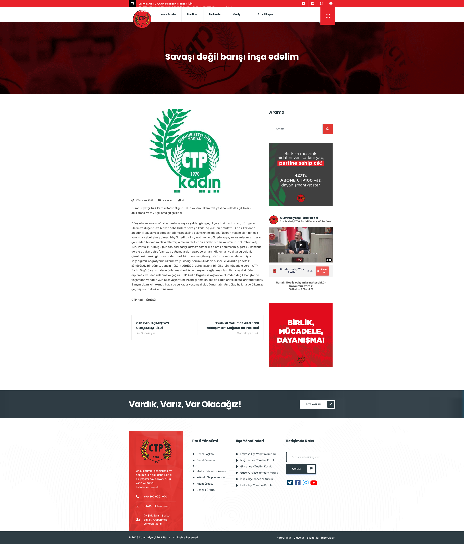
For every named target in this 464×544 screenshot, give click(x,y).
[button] (327, 16)
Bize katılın (313, 404)
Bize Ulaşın (265, 14)
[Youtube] (331, 3)
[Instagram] (322, 3)
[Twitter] (303, 3)
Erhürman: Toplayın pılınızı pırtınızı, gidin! (166, 3)
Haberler (215, 14)
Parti (190, 14)
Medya (238, 14)
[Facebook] (312, 3)
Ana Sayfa (168, 14)
